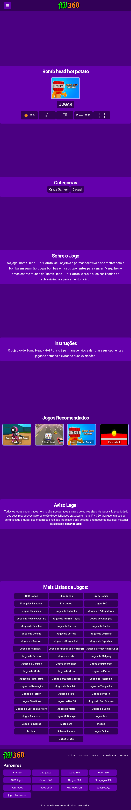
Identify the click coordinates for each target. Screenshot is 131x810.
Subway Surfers (66, 731)
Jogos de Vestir (101, 693)
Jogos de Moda (31, 671)
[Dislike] (64, 115)
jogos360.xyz (103, 787)
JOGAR (65, 104)
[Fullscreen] (101, 115)
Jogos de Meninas (31, 663)
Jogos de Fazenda (30, 648)
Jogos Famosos (31, 716)
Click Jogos (66, 596)
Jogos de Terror (31, 693)
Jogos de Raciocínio (101, 678)
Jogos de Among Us (101, 618)
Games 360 (45, 780)
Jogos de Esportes (101, 641)
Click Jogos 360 (103, 780)
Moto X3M (66, 724)
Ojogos (101, 724)
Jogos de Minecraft (101, 663)
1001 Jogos (31, 596)
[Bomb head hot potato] (65, 97)
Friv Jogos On (74, 787)
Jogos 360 (101, 603)
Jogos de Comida (31, 633)
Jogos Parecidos (17, 795)
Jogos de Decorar (31, 641)
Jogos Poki (101, 716)
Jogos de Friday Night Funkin (102, 648)
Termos (124, 755)
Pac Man (31, 731)
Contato (83, 755)
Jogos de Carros (66, 626)
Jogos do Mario (66, 708)
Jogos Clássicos (31, 611)
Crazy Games (58, 189)
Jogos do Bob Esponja (101, 701)
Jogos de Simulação (31, 686)
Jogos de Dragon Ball (66, 641)
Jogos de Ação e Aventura (31, 618)
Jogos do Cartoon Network (31, 708)
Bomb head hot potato (65, 71)
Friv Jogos (66, 603)
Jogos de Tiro (66, 693)
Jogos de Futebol (31, 656)
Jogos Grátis (66, 739)
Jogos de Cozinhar (101, 633)
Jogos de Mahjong (101, 656)
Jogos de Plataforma (31, 678)
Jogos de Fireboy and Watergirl (66, 648)
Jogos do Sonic (101, 708)
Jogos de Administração (66, 618)
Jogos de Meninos (66, 663)
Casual (77, 189)
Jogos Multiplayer (66, 716)
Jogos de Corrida (66, 633)
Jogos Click (46, 787)
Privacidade (109, 755)
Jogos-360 (103, 772)
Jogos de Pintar (101, 671)
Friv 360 (17, 772)
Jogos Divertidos (31, 701)
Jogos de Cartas (101, 626)
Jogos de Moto (66, 671)
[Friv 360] (69, 5)
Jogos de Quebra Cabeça (66, 678)
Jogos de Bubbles (31, 626)
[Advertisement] (65, 38)
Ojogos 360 (74, 780)
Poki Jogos (17, 787)
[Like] (47, 115)
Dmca (95, 755)
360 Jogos (45, 772)
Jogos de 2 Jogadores (101, 611)
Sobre (71, 755)
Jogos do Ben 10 (66, 701)
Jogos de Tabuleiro (66, 686)
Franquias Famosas (31, 603)
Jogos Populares (31, 724)
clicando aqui (73, 523)
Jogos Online (101, 731)
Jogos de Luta (66, 656)
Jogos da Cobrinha (66, 611)
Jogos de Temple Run (101, 686)
